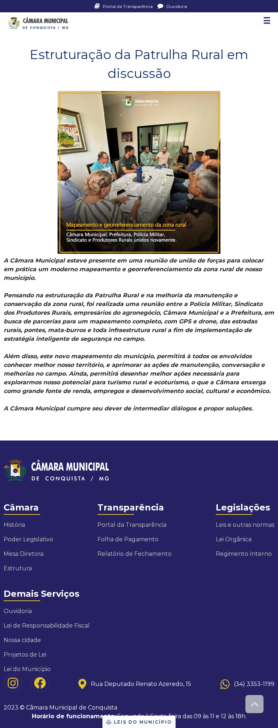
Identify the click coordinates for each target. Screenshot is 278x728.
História (14, 524)
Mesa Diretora (23, 553)
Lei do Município (27, 669)
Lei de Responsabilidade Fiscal (47, 625)
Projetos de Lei (25, 654)
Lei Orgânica (234, 539)
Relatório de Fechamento (134, 553)
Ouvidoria (176, 6)
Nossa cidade (22, 640)
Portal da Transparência (128, 6)
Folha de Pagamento (128, 539)
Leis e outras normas (245, 524)
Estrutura (18, 568)
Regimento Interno (244, 553)
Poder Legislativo (28, 539)
